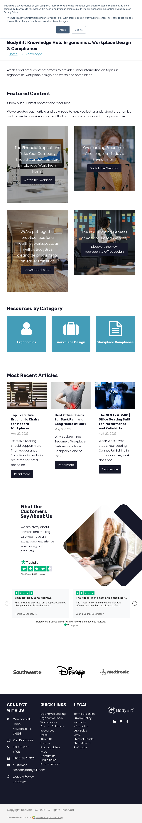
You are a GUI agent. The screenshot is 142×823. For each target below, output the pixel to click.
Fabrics (45, 743)
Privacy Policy (83, 718)
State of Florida (84, 739)
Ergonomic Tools (51, 718)
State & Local (82, 743)
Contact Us (47, 756)
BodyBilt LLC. (29, 810)
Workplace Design (71, 342)
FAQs (43, 752)
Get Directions (23, 740)
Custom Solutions (52, 726)
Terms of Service (84, 714)
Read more (22, 474)
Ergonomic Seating (53, 714)
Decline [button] (79, 29)
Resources (47, 730)
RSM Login (80, 747)
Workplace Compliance (115, 342)
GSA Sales (80, 730)
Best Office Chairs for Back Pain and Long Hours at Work (70, 419)
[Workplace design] (71, 333)
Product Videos (50, 747)
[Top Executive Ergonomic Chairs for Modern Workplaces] (27, 395)
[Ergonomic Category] (26, 333)
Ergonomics (26, 342)
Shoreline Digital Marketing (49, 817)
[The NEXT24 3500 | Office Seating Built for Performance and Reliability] (115, 395)
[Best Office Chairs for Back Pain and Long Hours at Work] (71, 395)
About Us (46, 739)
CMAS (77, 735)
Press (44, 735)
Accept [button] (63, 29)
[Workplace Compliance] (115, 333)
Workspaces (48, 722)
